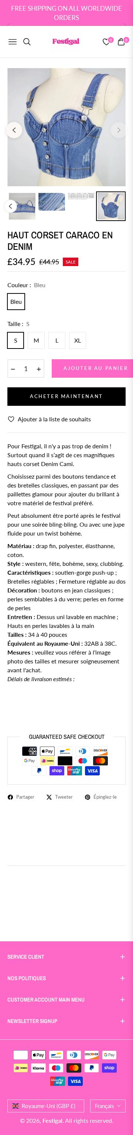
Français (104, 1105)
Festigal (52, 1120)
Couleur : (26, 284)
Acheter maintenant (66, 396)
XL (77, 340)
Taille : (18, 323)
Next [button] (119, 130)
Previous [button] (14, 130)
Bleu (16, 301)
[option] (66, 127)
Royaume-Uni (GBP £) (48, 1105)
